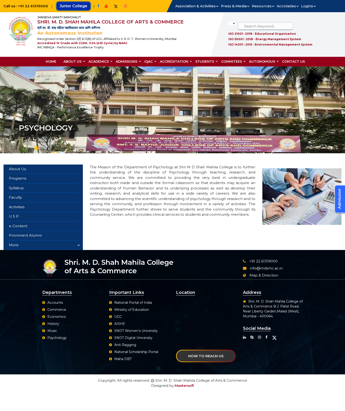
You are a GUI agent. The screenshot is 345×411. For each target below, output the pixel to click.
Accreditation (174, 61)
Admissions (126, 61)
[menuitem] (53, 61)
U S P (14, 216)
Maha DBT (123, 359)
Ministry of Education (131, 309)
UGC (118, 317)
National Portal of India (133, 302)
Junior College (73, 6)
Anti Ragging (125, 345)
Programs (17, 178)
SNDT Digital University (133, 338)
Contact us (293, 61)
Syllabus (16, 188)
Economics (56, 317)
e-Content (18, 226)
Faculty (15, 197)
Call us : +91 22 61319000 (26, 6)
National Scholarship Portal (136, 352)
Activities (16, 207)
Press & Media (234, 6)
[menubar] (177, 61)
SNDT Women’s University (136, 331)
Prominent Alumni (25, 235)
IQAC (148, 61)
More (14, 245)
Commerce (56, 309)
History (53, 324)
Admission (339, 199)
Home (51, 61)
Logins (307, 6)
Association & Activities (195, 6)
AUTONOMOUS (262, 61)
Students (204, 61)
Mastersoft (184, 385)
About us (72, 61)
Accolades (286, 6)
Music (52, 331)
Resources (262, 6)
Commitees (231, 61)
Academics (98, 61)
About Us (17, 169)
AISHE (119, 324)
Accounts (55, 302)
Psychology (57, 338)
